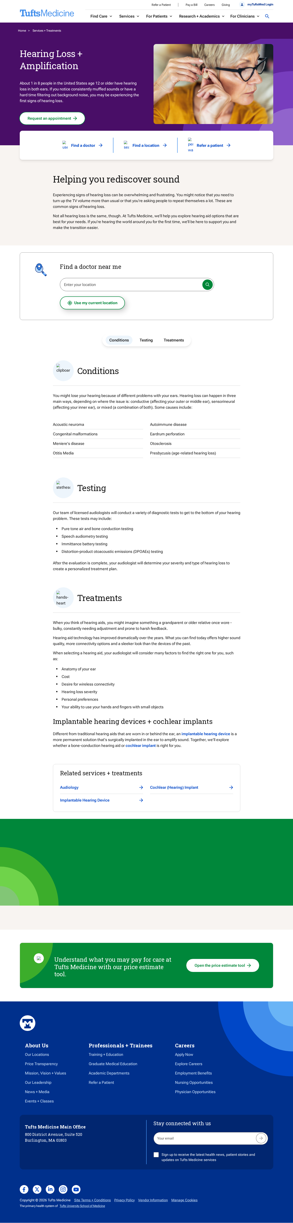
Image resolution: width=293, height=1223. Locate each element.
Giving (226, 5)
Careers (209, 5)
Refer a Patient (161, 5)
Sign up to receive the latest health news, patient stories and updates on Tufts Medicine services (208, 1157)
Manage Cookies (184, 1200)
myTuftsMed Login (260, 4)
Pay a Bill (191, 5)
